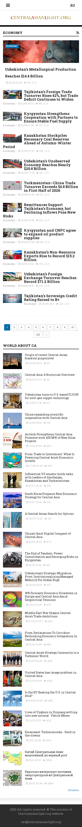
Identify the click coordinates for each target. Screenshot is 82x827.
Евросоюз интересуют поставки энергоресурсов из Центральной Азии (49, 775)
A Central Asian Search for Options (49, 514)
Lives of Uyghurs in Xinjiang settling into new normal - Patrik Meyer (51, 713)
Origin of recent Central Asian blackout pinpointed (46, 356)
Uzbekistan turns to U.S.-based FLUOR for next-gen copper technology (51, 396)
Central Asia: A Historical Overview (50, 375)
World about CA (20, 345)
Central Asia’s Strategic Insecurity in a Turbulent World (52, 654)
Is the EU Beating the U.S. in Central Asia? (50, 694)
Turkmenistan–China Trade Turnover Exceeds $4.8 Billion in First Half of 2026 (51, 186)
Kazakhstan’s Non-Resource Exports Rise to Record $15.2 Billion (49, 256)
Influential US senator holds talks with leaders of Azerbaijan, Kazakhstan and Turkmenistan (49, 477)
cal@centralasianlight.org (41, 822)
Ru (72, 5)
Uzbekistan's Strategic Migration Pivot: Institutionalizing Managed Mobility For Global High (49, 576)
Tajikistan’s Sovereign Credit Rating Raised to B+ (50, 297)
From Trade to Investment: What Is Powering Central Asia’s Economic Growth (49, 457)
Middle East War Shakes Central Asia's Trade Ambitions (48, 614)
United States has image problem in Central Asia (50, 674)
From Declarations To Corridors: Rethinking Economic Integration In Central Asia (51, 636)
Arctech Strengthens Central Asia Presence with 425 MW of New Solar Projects (50, 437)
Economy (12, 46)
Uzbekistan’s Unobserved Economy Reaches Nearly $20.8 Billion (47, 165)
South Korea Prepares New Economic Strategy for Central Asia (51, 495)
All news (73, 790)
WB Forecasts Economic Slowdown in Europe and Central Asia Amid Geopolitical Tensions (51, 596)
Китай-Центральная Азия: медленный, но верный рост (46, 753)
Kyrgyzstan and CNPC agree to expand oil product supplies (50, 234)
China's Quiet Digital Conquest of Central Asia (48, 535)
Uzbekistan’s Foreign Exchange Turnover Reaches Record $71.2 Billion (50, 278)
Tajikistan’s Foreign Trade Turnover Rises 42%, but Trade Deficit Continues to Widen (51, 95)
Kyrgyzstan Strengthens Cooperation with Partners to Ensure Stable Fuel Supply (51, 117)
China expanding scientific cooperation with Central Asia (46, 416)
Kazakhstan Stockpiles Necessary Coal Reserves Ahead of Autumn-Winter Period (37, 141)
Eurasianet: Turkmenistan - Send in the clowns (50, 733)
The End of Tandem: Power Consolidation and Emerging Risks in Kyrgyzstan (51, 556)
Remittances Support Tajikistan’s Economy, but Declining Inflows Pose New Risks (39, 210)
